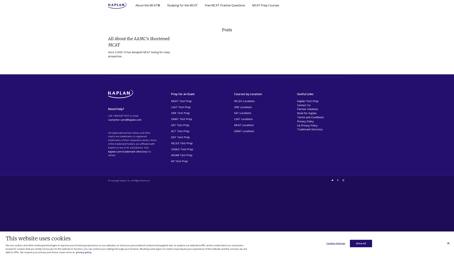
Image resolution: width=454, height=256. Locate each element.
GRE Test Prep (180, 113)
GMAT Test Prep (181, 119)
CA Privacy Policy (307, 125)
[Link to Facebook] (337, 180)
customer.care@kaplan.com (125, 119)
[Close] (448, 243)
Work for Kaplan (307, 113)
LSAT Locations (243, 119)
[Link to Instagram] (343, 180)
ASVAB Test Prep (181, 155)
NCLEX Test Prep (182, 143)
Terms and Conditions (310, 117)
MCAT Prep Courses (265, 5)
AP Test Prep (179, 161)
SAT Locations (242, 113)
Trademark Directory (310, 129)
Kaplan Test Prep (308, 101)
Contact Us (304, 105)
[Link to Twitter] (332, 180)
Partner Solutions (307, 109)
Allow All (361, 243)
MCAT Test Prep (181, 101)
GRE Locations (243, 107)
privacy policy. (84, 252)
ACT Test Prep (180, 131)
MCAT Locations (244, 125)
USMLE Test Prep (182, 149)
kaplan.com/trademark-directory (128, 151)
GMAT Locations (244, 131)
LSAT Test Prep (181, 107)
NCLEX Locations (244, 101)
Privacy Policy (305, 121)
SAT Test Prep (180, 125)
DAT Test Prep (180, 137)
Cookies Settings (335, 243)
